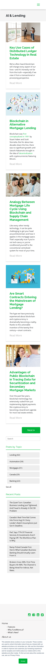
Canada (15, 474)
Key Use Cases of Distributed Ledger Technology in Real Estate (23, 53)
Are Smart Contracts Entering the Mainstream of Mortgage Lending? (23, 301)
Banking (15, 481)
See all (8, 487)
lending (15, 455)
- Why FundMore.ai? (15, 629)
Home (5, 623)
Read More (16, 83)
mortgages (16, 468)
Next (30, 430)
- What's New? (13, 632)
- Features (11, 627)
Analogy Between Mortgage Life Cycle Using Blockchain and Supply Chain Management (22, 211)
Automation (16, 461)
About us (6, 637)
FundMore (10, 3)
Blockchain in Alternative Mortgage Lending (23, 124)
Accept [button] (23, 661)
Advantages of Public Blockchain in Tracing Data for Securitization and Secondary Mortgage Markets (23, 381)
